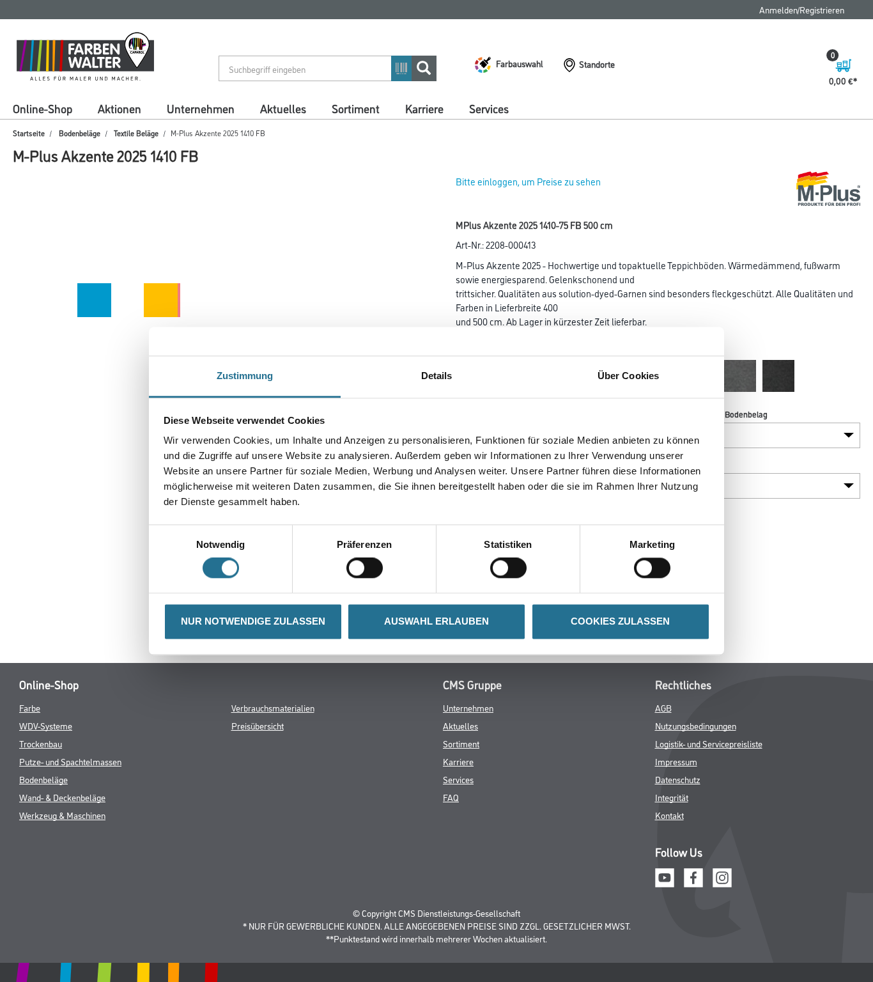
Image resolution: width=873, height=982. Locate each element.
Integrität (671, 797)
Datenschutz (677, 779)
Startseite (29, 132)
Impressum (676, 761)
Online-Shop (42, 108)
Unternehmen (201, 108)
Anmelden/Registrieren (801, 9)
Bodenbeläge (79, 132)
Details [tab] (436, 375)
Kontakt (669, 815)
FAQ (451, 797)
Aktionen (119, 108)
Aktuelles (283, 108)
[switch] (368, 568)
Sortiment (356, 108)
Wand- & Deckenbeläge (62, 797)
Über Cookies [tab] (628, 375)
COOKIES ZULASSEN (620, 621)
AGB (663, 707)
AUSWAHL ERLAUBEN (436, 621)
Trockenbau (40, 743)
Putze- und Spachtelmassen (70, 761)
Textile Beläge (136, 132)
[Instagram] (722, 876)
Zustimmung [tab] (245, 375)
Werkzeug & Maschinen (62, 815)
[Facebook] (693, 876)
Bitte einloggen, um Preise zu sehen (528, 181)
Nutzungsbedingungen (695, 725)
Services (489, 108)
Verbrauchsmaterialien (272, 707)
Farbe (29, 707)
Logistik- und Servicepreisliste (708, 743)
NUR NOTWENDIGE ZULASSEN (253, 621)
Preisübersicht (257, 725)
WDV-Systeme (45, 725)
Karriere (424, 108)
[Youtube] (664, 876)
